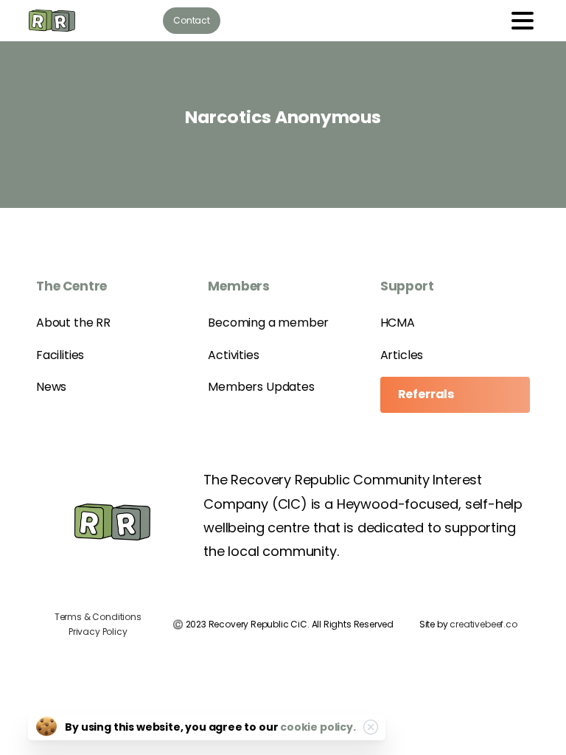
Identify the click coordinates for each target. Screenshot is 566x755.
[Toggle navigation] (522, 20)
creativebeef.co (483, 624)
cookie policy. (317, 727)
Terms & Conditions (98, 616)
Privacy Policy (98, 631)
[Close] (370, 727)
